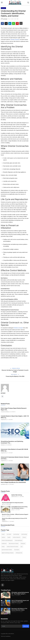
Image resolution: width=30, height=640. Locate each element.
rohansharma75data (5, 411)
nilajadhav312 (3, 419)
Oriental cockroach (15, 39)
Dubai (3, 546)
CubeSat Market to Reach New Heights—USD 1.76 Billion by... (15, 416)
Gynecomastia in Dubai (7, 549)
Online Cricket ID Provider (12, 546)
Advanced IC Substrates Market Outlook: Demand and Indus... (15, 457)
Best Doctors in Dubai (13, 543)
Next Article (14, 374)
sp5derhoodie (14, 496)
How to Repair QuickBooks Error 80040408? (13, 482)
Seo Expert (16, 549)
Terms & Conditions (5, 636)
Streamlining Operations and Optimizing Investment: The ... (12, 442)
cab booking (24, 534)
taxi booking (16, 534)
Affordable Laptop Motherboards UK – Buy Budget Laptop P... (20, 593)
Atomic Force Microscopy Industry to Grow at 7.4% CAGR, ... (14, 519)
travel (3, 534)
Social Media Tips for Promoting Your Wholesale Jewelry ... (19, 507)
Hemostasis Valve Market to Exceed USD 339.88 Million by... (14, 450)
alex (2, 504)
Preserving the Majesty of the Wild (15, 376)
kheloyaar (23, 543)
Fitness (24, 537)
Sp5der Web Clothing (16, 495)
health (9, 537)
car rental (9, 534)
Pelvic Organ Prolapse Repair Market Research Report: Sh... (14, 409)
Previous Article (16, 368)
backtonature (14, 611)
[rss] (2, 585)
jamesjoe (3, 393)
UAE (21, 546)
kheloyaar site (19, 552)
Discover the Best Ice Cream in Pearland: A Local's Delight (15, 370)
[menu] (2, 2)
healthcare (4, 543)
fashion (3, 537)
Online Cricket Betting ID (7, 540)
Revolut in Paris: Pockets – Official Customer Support (15, 514)
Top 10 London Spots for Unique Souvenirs (12, 502)
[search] (28, 2)
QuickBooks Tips (4, 484)
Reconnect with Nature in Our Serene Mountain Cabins (19, 609)
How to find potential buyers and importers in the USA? (20, 601)
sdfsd (12, 595)
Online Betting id (18, 540)
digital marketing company (7, 552)
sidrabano (3, 444)
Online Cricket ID (16, 537)
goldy (12, 509)
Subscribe (25, 626)
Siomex (12, 603)
